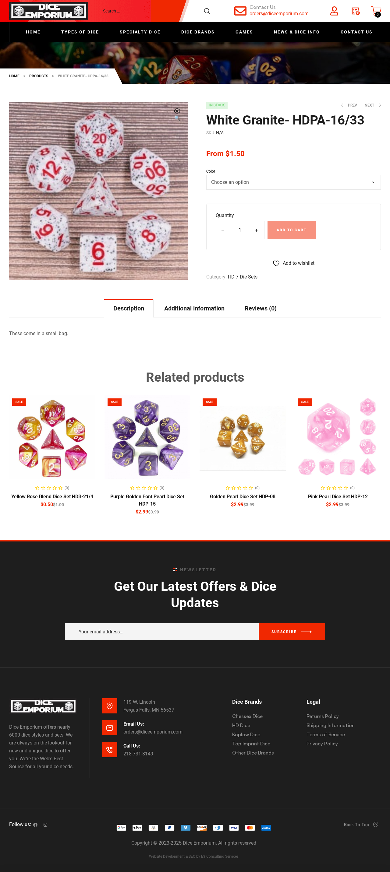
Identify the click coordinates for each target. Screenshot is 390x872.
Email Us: (133, 724)
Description (128, 308)
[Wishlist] (355, 11)
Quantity (225, 215)
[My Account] (334, 11)
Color (210, 171)
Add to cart (292, 230)
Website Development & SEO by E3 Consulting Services (194, 856)
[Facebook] (35, 825)
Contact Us (263, 7)
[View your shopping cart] (376, 11)
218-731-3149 (138, 754)
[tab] (129, 308)
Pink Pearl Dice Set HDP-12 (338, 496)
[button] (177, 115)
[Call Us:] (109, 749)
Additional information (194, 308)
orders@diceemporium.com (279, 13)
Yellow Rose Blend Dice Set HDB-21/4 (52, 496)
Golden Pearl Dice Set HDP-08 (242, 496)
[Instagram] (45, 825)
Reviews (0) (261, 308)
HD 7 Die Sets (242, 277)
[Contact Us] (240, 11)
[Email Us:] (109, 727)
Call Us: (131, 746)
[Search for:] (159, 11)
